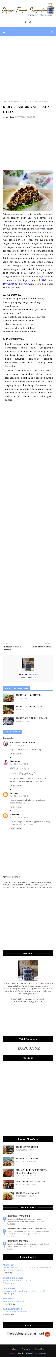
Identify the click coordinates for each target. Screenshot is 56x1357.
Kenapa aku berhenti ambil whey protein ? (24, 1291)
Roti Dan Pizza (14, 102)
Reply (13, 754)
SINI (18, 280)
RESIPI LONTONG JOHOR (27, 1147)
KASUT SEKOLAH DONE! (14, 1301)
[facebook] (25, 22)
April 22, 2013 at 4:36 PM (19, 745)
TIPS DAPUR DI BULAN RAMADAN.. (31, 1181)
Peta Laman (26, 1349)
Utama (14, 1349)
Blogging (13, 1353)
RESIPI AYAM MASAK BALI (27, 1193)
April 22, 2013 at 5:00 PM (19, 764)
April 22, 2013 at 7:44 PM (19, 817)
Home (5, 102)
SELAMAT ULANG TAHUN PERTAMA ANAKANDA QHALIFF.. (31, 1171)
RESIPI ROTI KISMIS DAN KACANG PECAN (26, 1228)
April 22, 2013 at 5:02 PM (19, 796)
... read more (40, 1221)
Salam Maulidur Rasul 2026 (17, 1280)
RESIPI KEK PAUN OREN (18, 1216)
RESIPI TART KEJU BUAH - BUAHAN (31, 718)
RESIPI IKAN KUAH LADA (27, 1158)
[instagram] (30, 22)
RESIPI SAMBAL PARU (17, 1241)
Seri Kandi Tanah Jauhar (22, 742)
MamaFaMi (15, 761)
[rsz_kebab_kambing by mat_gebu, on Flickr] (28, 210)
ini (46, 225)
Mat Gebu (10, 117)
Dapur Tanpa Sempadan (36, 1353)
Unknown (15, 814)
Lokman (14, 793)
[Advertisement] (28, 68)
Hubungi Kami (39, 1349)
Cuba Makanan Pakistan (15, 1311)
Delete (19, 754)
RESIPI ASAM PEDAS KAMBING (29, 706)
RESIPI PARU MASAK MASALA (28, 695)
